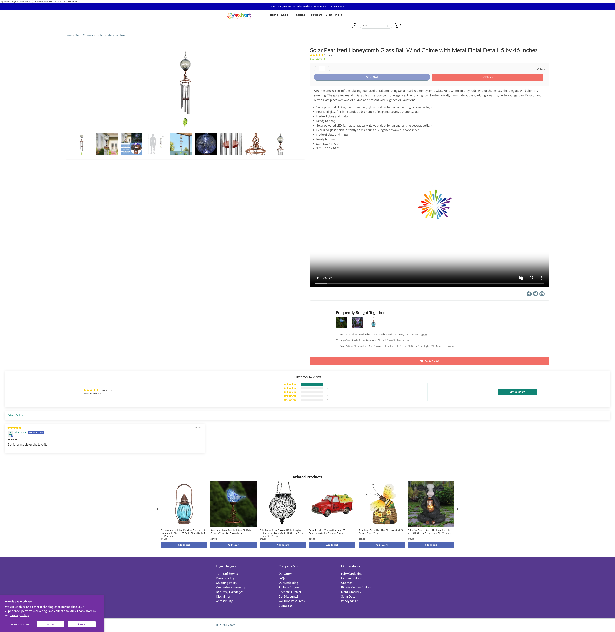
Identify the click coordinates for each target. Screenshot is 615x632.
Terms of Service (227, 573)
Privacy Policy (225, 578)
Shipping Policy (226, 583)
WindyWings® (350, 601)
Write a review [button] (517, 392)
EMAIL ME (488, 77)
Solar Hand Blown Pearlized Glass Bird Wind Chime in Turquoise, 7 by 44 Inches (379, 334)
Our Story (285, 573)
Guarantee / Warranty (230, 587)
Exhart (230, 625)
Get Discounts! (288, 596)
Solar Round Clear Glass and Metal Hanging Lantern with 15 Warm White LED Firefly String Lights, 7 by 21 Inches (281, 533)
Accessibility (224, 601)
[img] (14, 428)
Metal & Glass (116, 35)
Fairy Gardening (351, 573)
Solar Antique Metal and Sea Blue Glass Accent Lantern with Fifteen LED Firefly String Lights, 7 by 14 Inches (392, 346)
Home (67, 35)
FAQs (282, 578)
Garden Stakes (351, 578)
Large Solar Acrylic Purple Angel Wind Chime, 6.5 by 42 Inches (370, 340)
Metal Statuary (351, 592)
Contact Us (286, 605)
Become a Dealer (290, 592)
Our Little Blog (288, 583)
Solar (100, 35)
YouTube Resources (292, 601)
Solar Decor (349, 596)
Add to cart (184, 545)
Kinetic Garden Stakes (356, 587)
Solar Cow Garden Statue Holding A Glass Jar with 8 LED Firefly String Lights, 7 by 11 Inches (429, 532)
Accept (50, 624)
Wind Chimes (84, 35)
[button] (317, 55)
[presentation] (157, 508)
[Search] (387, 25)
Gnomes (346, 583)
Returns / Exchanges (229, 592)
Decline (81, 624)
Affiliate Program (290, 587)
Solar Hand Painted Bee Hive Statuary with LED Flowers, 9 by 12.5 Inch (381, 532)
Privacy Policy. (19, 615)
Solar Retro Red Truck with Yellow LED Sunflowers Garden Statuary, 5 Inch (327, 532)
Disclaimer (223, 596)
